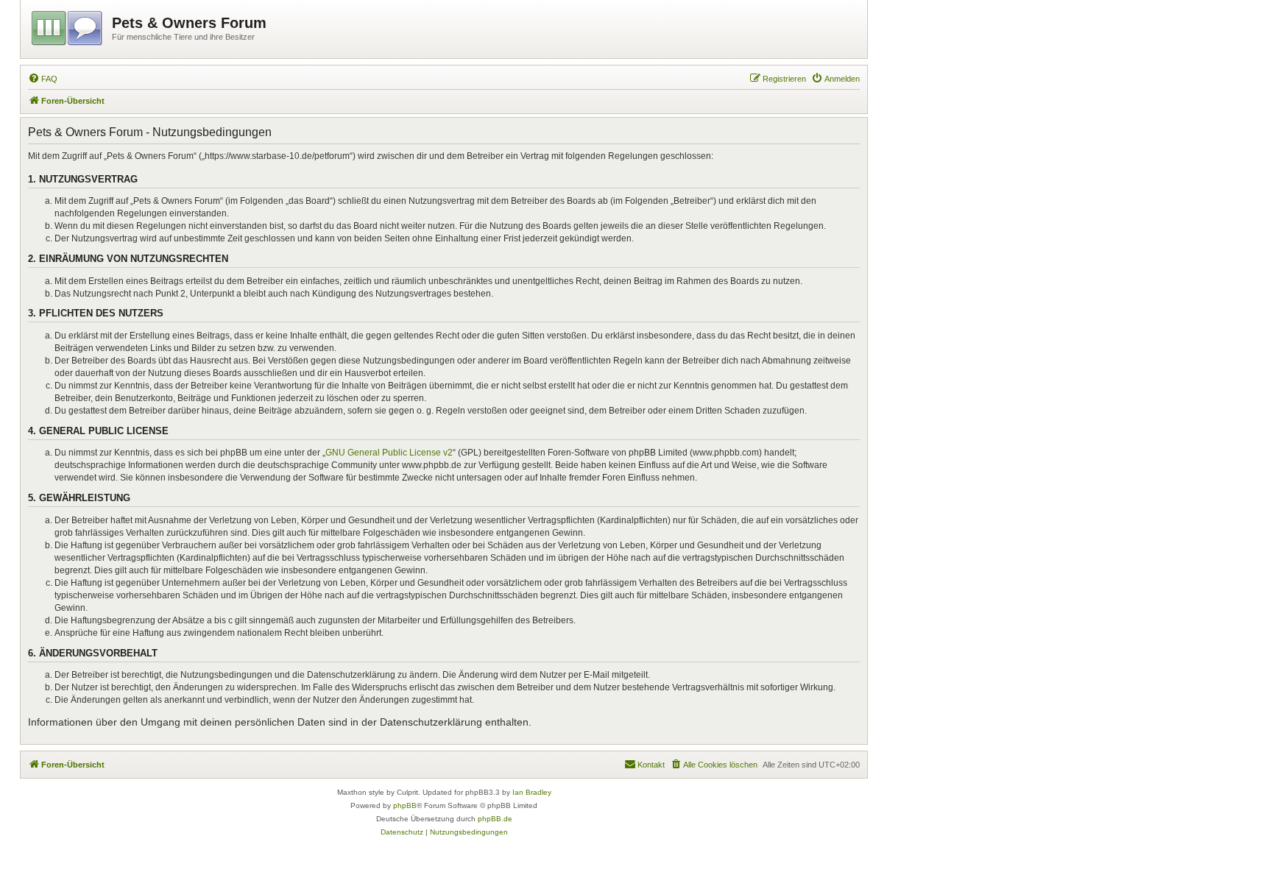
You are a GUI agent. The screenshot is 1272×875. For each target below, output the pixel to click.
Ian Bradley (531, 792)
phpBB (405, 805)
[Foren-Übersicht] (68, 26)
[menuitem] (42, 79)
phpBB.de (495, 819)
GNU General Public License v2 (389, 452)
